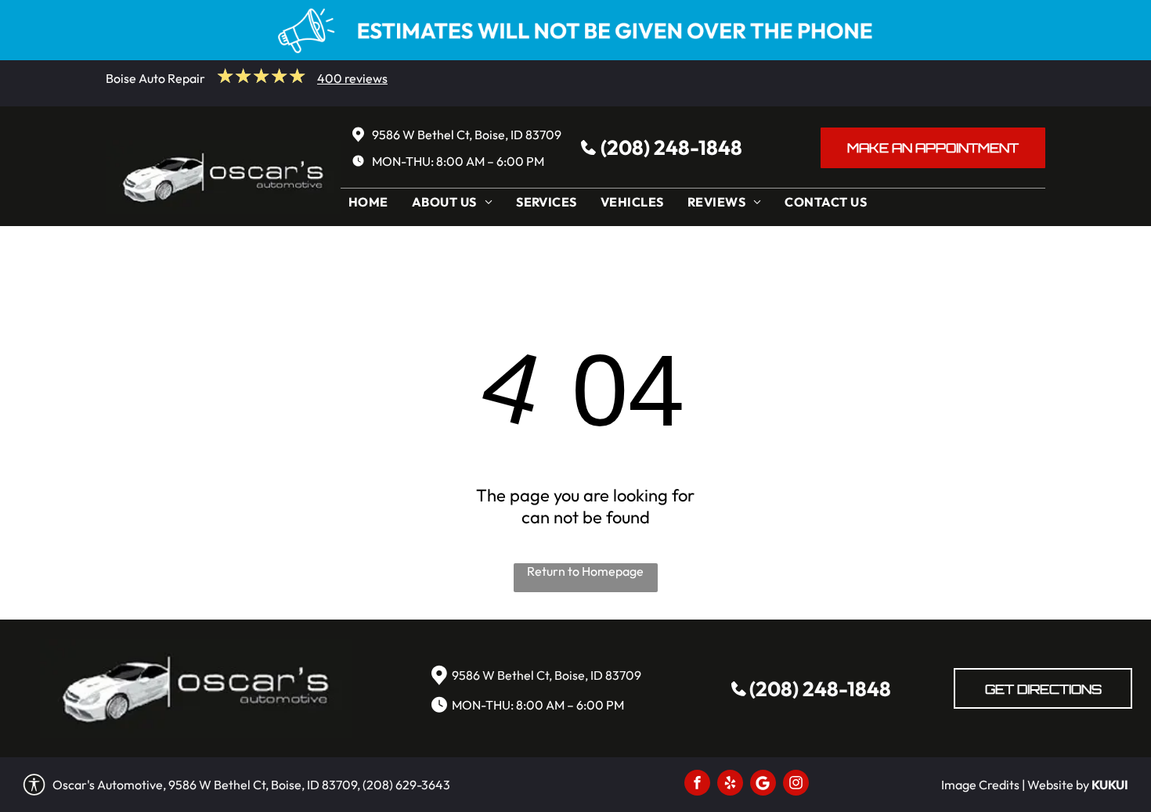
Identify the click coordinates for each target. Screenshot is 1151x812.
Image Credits (980, 784)
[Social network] (763, 784)
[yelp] (730, 784)
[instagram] (796, 784)
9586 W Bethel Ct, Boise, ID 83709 (466, 134)
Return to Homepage (585, 571)
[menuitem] (372, 205)
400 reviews (352, 78)
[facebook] (697, 784)
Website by (1058, 784)
